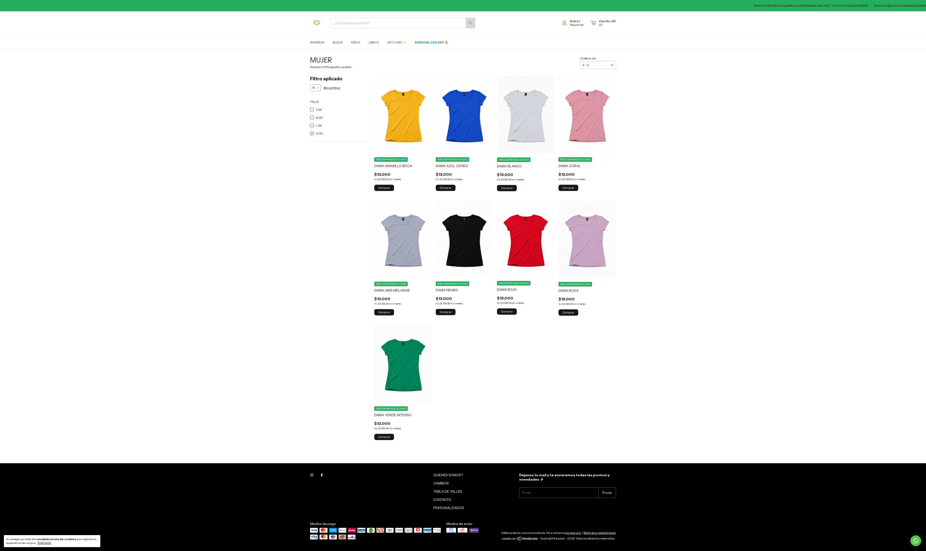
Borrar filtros (332, 87)
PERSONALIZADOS (448, 508)
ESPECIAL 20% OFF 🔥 (431, 42)
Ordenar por (588, 58)
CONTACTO (442, 499)
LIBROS (373, 42)
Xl (313, 87)
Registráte (577, 25)
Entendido (44, 543)
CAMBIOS (441, 483)
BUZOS (337, 42)
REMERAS (317, 42)
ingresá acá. (573, 533)
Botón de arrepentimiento (600, 533)
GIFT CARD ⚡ (397, 42)
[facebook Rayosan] (321, 475)
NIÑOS (355, 42)
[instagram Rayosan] (311, 475)
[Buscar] (470, 23)
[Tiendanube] (520, 539)
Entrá (574, 21)
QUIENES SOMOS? (448, 475)
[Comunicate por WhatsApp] (915, 540)
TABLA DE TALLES (447, 491)
